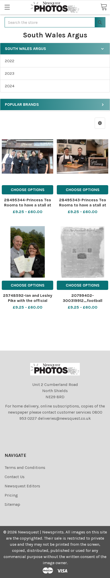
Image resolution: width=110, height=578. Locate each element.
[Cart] (103, 7)
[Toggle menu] (7, 7)
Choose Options (28, 189)
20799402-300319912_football (82, 298)
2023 (9, 73)
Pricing (11, 495)
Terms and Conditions (25, 467)
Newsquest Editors (22, 486)
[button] (100, 123)
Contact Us (15, 476)
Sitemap (12, 504)
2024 (9, 85)
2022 (9, 60)
